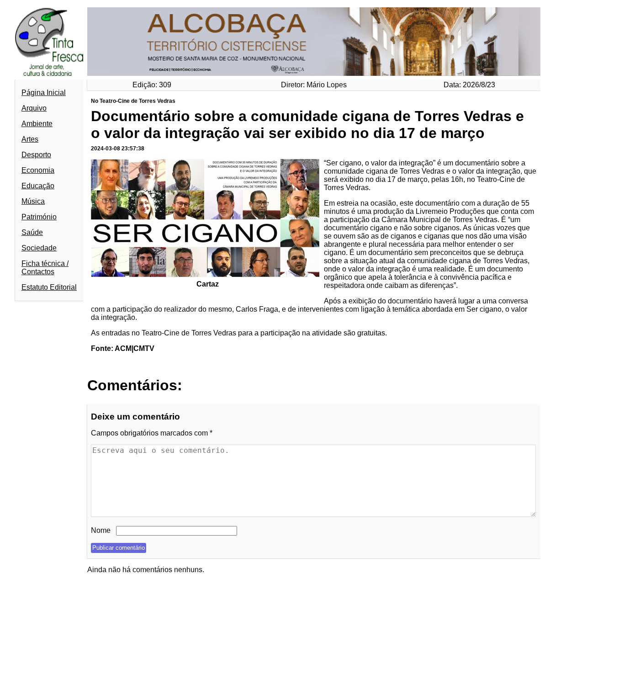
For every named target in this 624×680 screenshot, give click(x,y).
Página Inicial (43, 92)
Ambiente (37, 124)
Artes (29, 139)
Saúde (32, 232)
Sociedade (39, 248)
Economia (37, 170)
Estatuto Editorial (49, 287)
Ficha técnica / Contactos (45, 268)
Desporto (36, 155)
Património (39, 217)
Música (33, 201)
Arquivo (34, 108)
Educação (37, 186)
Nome (101, 530)
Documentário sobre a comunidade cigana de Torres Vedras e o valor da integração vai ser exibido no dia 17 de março (307, 124)
